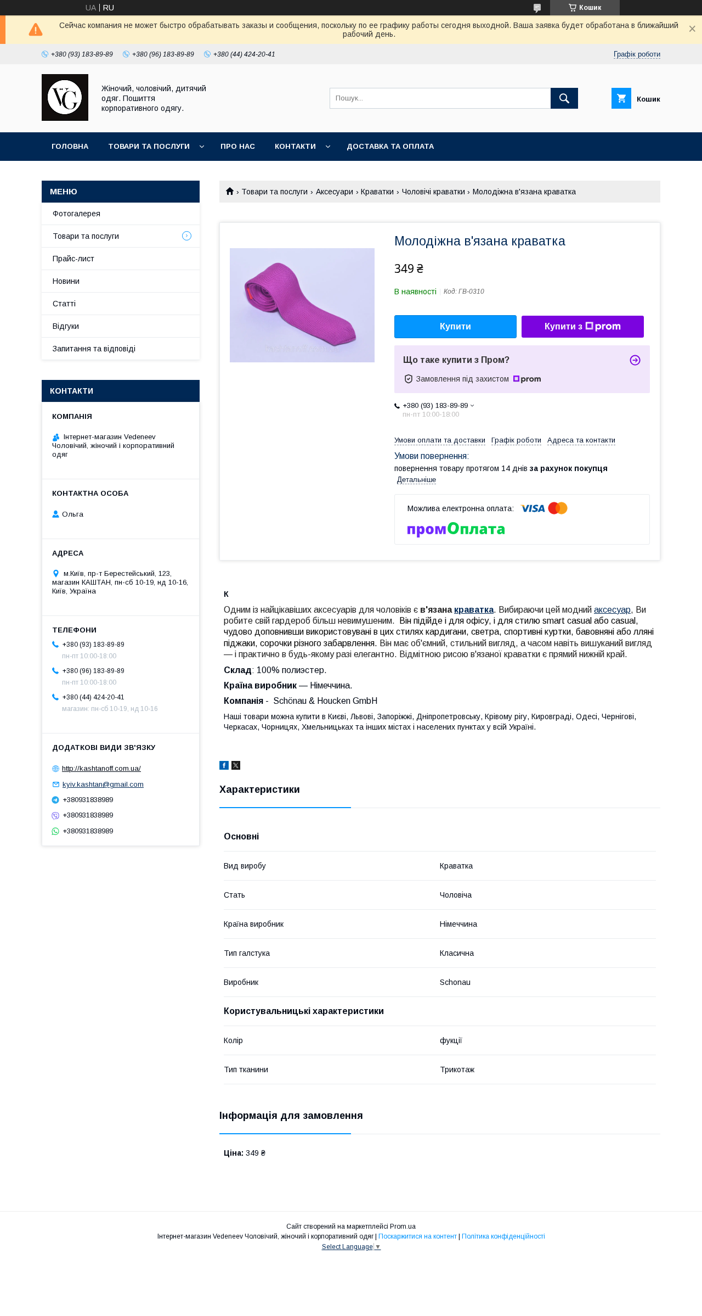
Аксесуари (334, 191)
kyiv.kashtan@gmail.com (103, 784)
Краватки (377, 191)
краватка (474, 609)
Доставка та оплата (390, 146)
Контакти (295, 146)
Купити (455, 326)
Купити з (563, 326)
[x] (235, 767)
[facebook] (224, 767)
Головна (70, 146)
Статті (64, 303)
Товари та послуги (149, 146)
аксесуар (612, 609)
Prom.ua (403, 1226)
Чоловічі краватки (433, 191)
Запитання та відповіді (94, 348)
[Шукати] (564, 98)
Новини (66, 281)
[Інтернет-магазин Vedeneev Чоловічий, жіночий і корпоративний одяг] (65, 118)
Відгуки (66, 326)
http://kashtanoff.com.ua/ (101, 768)
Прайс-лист (73, 258)
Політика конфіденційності (503, 1236)
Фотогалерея (76, 213)
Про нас (237, 146)
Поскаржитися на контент (417, 1236)
